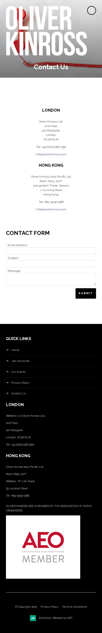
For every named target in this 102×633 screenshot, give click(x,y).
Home (15, 350)
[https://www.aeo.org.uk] (43, 577)
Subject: (12, 258)
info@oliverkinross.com (51, 154)
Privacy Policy (20, 382)
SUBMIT (85, 293)
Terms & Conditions (74, 606)
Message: (13, 271)
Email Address (16, 245)
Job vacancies (20, 361)
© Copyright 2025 (26, 606)
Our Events (18, 372)
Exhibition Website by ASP (55, 618)
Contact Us (18, 393)
